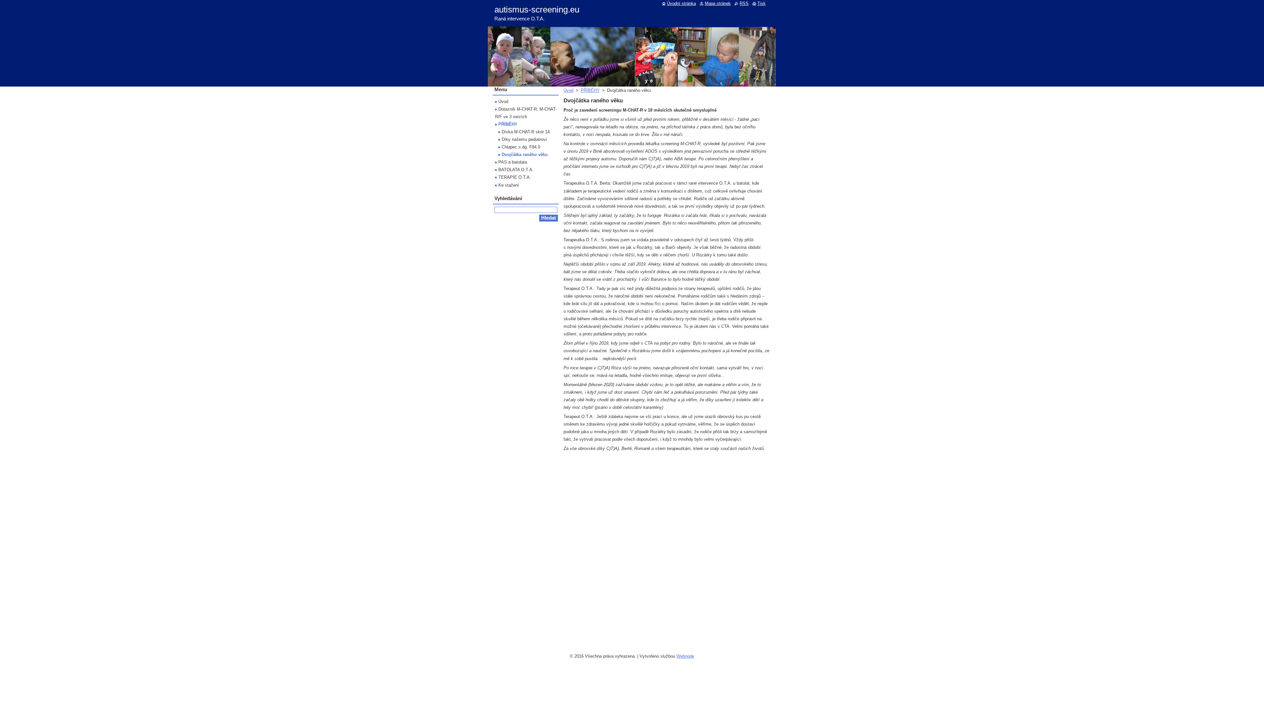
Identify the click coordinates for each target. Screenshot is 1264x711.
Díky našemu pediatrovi (524, 139)
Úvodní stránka (681, 3)
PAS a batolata (512, 162)
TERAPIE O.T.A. (514, 177)
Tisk (761, 3)
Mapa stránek (718, 3)
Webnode (685, 656)
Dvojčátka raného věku (525, 154)
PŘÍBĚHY (590, 90)
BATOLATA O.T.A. (516, 169)
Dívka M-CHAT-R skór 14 (526, 131)
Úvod (568, 90)
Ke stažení (508, 185)
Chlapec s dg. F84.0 (521, 147)
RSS (744, 3)
